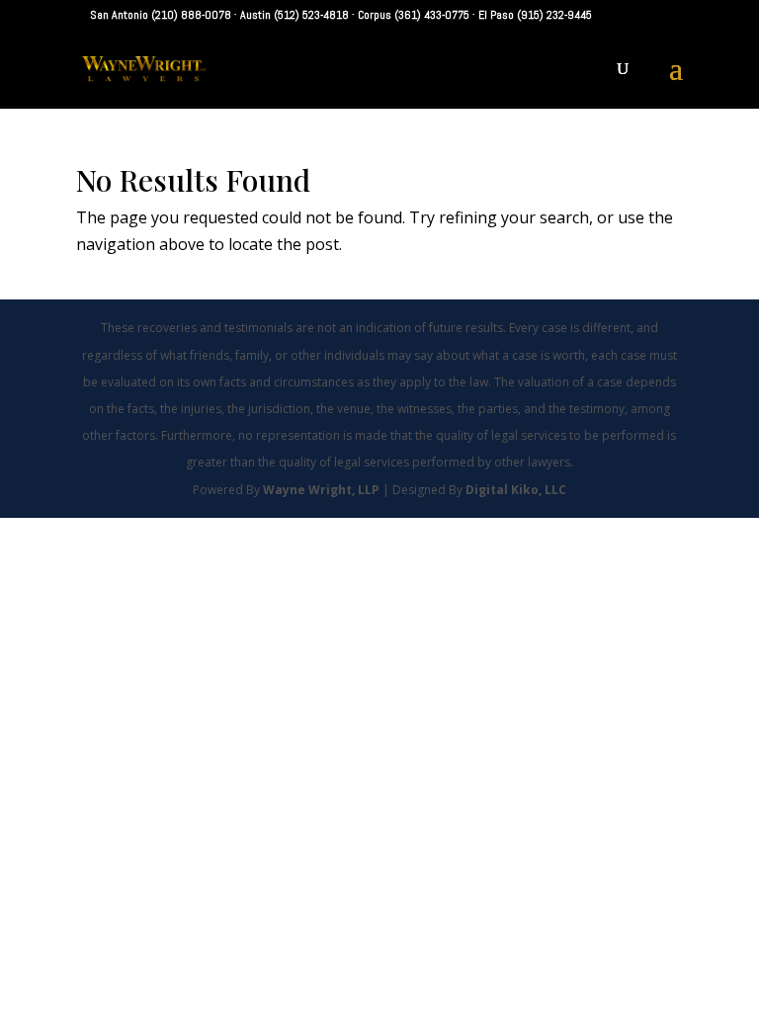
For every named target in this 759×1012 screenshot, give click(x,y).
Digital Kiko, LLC (515, 489)
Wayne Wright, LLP (322, 489)
